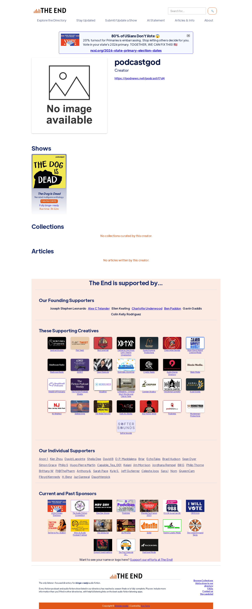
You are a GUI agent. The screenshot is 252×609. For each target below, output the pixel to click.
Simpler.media (121, 605)
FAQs (210, 588)
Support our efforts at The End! (151, 559)
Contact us (207, 591)
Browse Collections (203, 580)
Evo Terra (145, 605)
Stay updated (206, 594)
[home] (50, 11)
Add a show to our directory (204, 584)
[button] (52, 20)
